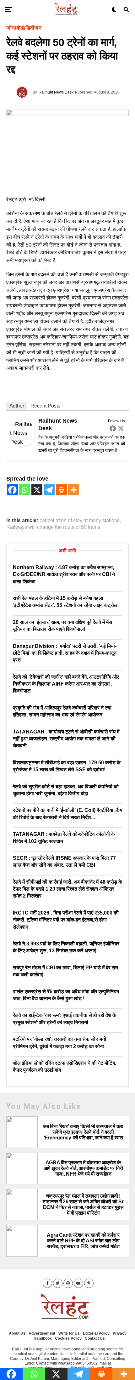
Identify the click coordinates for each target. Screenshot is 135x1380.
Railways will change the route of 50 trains (53, 527)
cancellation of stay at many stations (80, 520)
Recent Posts (45, 405)
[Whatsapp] (24, 489)
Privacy (120, 1333)
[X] (36, 489)
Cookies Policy (68, 1338)
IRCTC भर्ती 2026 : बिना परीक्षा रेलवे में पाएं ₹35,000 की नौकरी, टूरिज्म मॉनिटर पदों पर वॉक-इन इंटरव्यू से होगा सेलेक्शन (66, 920)
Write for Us (69, 1333)
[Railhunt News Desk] (22, 445)
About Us (17, 1333)
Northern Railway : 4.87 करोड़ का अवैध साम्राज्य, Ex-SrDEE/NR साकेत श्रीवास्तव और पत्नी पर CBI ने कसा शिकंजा (64, 574)
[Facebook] (112, 428)
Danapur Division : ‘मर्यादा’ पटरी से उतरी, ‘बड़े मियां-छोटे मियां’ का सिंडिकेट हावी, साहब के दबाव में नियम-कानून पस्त (64, 653)
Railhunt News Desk (56, 92)
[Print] (61, 489)
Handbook (43, 1338)
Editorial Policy (96, 1333)
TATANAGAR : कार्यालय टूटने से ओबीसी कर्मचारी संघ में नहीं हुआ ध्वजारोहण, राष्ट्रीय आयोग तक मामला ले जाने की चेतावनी (66, 739)
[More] (73, 489)
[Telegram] (49, 489)
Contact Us (95, 1338)
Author (16, 405)
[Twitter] (121, 428)
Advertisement (42, 1333)
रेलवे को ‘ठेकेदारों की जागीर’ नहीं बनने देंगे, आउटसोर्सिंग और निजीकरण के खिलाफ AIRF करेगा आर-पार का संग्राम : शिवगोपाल (66, 684)
